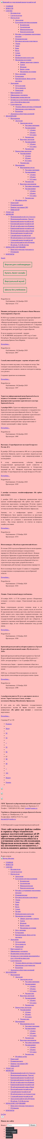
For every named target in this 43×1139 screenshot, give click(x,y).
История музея (15, 13)
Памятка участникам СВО (19, 207)
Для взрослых (29, 137)
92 (6, 733)
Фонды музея (15, 18)
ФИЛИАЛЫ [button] (10, 214)
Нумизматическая (21, 39)
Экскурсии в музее (26, 123)
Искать (32, 1125)
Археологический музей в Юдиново (23, 242)
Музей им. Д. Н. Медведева (20, 245)
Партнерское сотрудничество (25, 109)
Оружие (18, 55)
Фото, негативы (20, 74)
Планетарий (19, 90)
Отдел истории (20, 86)
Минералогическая (26, 29)
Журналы (23, 67)
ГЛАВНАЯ (9, 6)
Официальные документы (19, 95)
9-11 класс (33, 135)
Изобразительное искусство (24, 57)
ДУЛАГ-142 (10, 212)
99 (6, 764)
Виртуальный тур (16, 92)
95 (6, 747)
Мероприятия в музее (27, 167)
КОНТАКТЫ (10, 254)
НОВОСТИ (9, 8)
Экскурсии (19, 121)
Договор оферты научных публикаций (28, 107)
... (6, 742)
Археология (19, 20)
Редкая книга (19, 76)
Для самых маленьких (32, 125)
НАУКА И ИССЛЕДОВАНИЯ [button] (15, 247)
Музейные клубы (21, 200)
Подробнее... (5, 344)
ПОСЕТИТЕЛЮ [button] (11, 116)
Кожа (17, 48)
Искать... (4, 1125)
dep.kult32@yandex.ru (8, 819)
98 (6, 759)
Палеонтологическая (27, 32)
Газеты (22, 64)
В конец (8, 782)
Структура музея (16, 15)
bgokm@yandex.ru (31, 808)
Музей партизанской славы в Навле (22, 231)
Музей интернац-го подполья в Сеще (23, 238)
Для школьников (30, 128)
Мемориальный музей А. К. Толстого (23, 217)
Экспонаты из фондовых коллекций (22, 114)
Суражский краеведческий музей (22, 240)
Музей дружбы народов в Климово (22, 226)
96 (6, 752)
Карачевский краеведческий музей (22, 221)
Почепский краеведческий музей (21, 233)
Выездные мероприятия (28, 184)
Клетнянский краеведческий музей (22, 224)
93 (6, 738)
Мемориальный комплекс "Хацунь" (22, 219)
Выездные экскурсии (27, 139)
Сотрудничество (16, 104)
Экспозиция (15, 83)
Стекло (17, 53)
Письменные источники (23, 60)
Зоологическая (25, 27)
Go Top (3, 1114)
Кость (17, 50)
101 (7, 773)
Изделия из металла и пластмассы (26, 41)
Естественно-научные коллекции (26, 22)
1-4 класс (33, 130)
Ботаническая (24, 25)
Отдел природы (20, 88)
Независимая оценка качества (20, 97)
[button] (3, 258)
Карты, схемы (25, 69)
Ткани (17, 46)
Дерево (17, 43)
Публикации (15, 252)
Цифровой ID (15, 209)
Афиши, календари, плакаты (29, 62)
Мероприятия (15, 118)
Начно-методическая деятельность (22, 249)
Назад (8, 728)
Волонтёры (19, 111)
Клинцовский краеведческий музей (22, 228)
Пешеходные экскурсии (23, 151)
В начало (9, 724)
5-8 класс (33, 132)
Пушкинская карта (17, 205)
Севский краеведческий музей (21, 235)
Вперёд (8, 778)
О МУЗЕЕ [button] (9, 11)
